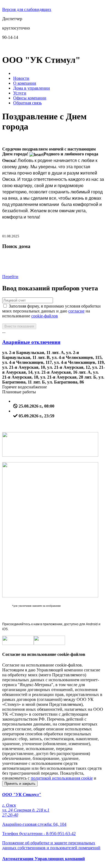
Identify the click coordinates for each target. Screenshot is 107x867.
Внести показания (19, 326)
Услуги (19, 93)
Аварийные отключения (31, 342)
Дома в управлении (31, 88)
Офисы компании (29, 98)
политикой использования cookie (62, 778)
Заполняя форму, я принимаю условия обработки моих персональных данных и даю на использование (51, 311)
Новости (21, 78)
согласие (76, 311)
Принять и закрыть (19, 784)
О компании (24, 83)
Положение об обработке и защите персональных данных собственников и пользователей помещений (51, 845)
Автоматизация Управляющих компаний (43, 858)
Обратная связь (27, 103)
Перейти (10, 276)
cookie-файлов (44, 316)
